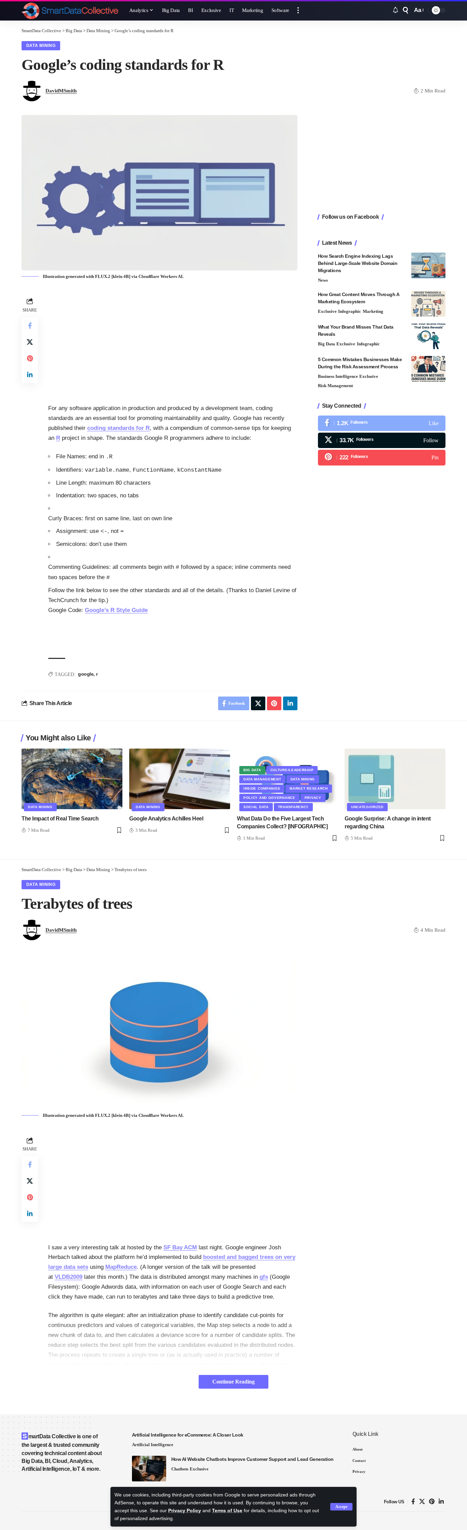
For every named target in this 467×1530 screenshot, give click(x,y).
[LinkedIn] (441, 1502)
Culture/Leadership (292, 770)
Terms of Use (227, 1510)
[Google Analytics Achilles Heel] (179, 779)
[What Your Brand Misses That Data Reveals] (428, 336)
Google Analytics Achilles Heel (166, 818)
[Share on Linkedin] (30, 375)
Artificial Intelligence (152, 1444)
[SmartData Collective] (70, 10)
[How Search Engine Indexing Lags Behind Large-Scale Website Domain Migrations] (428, 265)
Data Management (262, 779)
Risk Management (335, 385)
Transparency (293, 807)
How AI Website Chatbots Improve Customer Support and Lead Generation (252, 1459)
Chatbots (179, 1468)
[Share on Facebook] (30, 325)
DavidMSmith (61, 90)
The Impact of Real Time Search (60, 818)
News (323, 280)
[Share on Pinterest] (30, 358)
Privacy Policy (184, 1510)
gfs (263, 1277)
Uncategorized (367, 807)
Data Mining (41, 45)
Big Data (326, 343)
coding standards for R (118, 428)
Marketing (373, 311)
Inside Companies (261, 788)
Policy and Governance (269, 798)
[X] (381, 440)
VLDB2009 (68, 1277)
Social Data (256, 807)
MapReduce (121, 1267)
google (85, 674)
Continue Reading (233, 1382)
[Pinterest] (381, 457)
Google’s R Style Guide (116, 610)
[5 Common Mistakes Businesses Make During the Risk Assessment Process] (428, 369)
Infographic (349, 311)
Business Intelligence (338, 376)
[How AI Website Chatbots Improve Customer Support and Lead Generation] (149, 1468)
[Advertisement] (173, 344)
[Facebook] (381, 423)
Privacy (313, 798)
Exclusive (327, 311)
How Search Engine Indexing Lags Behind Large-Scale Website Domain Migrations (358, 263)
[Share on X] (30, 342)
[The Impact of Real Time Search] (72, 779)
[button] (341, 1506)
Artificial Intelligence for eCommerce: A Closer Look (187, 1435)
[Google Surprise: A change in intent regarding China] (395, 779)
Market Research (309, 788)
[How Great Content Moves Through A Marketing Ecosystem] (428, 304)
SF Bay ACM (180, 1247)
